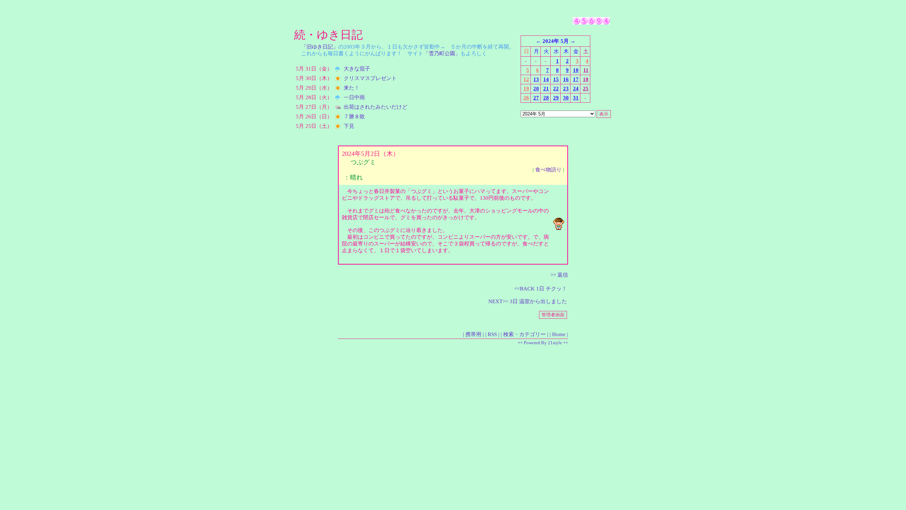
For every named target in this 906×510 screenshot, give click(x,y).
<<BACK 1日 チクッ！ (540, 288)
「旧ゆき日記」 (319, 47)
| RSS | (492, 334)
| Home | (559, 334)
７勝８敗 (354, 116)
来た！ (352, 88)
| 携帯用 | (473, 334)
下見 (349, 126)
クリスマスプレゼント (370, 78)
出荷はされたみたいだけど (375, 107)
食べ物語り (548, 169)
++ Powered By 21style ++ (543, 342)
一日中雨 (354, 97)
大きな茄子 (357, 69)
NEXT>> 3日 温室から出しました (527, 301)
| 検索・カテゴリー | (524, 334)
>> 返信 (559, 275)
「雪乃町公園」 (441, 53)
